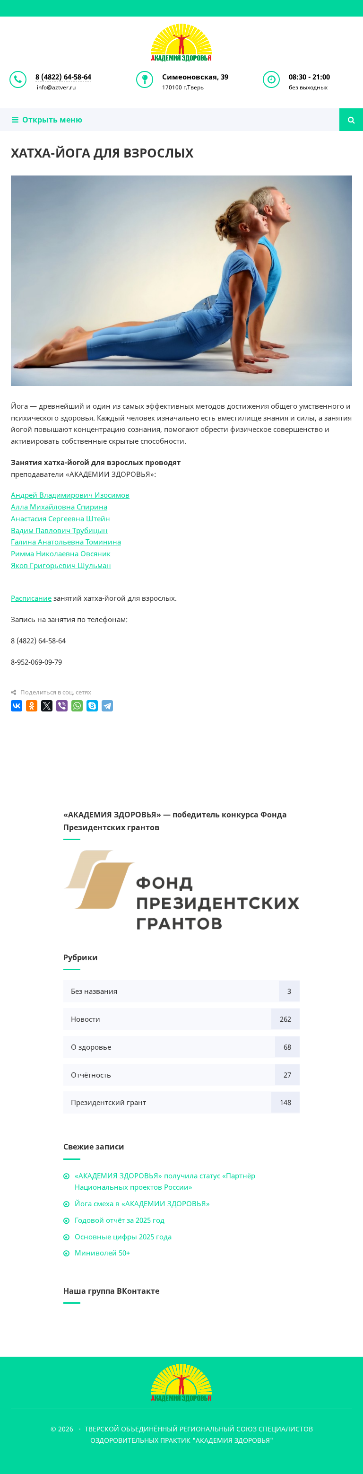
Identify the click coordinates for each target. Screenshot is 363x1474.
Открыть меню (50, 119)
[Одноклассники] (31, 705)
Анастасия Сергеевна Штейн (60, 518)
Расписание (31, 598)
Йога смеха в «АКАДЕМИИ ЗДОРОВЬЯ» (142, 1203)
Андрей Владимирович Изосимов (70, 495)
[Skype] (92, 705)
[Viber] (62, 705)
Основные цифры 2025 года (123, 1236)
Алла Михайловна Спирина (59, 506)
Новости (85, 1019)
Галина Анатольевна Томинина (66, 541)
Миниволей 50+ (102, 1252)
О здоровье (91, 1047)
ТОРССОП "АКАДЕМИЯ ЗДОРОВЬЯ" (181, 42)
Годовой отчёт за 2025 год (119, 1220)
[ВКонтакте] (16, 705)
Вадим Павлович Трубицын (59, 530)
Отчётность (91, 1074)
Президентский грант (108, 1102)
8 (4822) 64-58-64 (63, 76)
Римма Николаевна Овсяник (61, 553)
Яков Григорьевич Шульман (61, 565)
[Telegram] (107, 705)
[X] (46, 705)
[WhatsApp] (77, 705)
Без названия (94, 991)
